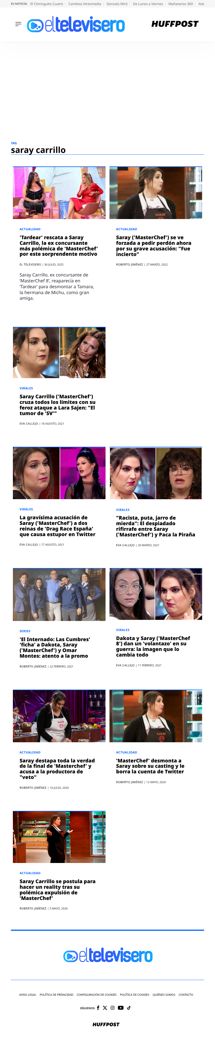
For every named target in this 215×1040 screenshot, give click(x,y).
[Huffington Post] (175, 24)
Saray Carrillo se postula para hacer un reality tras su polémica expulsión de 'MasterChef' (58, 889)
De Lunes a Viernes (148, 3)
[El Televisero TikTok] (129, 1008)
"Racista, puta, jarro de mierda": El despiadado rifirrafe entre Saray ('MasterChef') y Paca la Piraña (155, 526)
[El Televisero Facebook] (98, 1008)
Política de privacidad (56, 995)
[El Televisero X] (105, 1008)
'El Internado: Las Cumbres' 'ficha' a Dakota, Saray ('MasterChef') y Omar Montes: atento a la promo (55, 647)
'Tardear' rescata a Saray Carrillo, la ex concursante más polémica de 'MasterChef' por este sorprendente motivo (59, 245)
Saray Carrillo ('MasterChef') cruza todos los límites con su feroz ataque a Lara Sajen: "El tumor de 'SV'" (57, 405)
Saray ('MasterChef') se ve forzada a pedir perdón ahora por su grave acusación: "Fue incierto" (153, 245)
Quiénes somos (164, 995)
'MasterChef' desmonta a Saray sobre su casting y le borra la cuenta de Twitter (150, 766)
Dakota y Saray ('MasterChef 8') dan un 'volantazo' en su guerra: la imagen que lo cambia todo (153, 646)
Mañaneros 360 (181, 3)
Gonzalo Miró (117, 3)
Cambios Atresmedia (85, 3)
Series (25, 631)
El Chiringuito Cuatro (47, 3)
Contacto (186, 995)
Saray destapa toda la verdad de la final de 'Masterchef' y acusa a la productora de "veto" (57, 769)
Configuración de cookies (97, 995)
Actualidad (30, 229)
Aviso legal (27, 995)
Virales (26, 388)
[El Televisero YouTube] (121, 1008)
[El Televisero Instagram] (112, 1008)
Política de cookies (134, 995)
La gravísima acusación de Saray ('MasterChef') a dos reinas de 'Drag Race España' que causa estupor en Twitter (57, 526)
